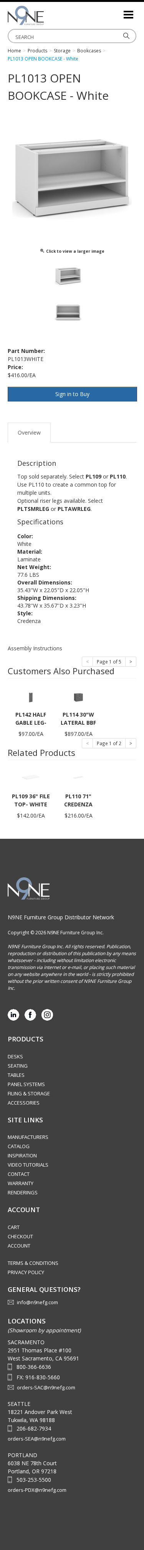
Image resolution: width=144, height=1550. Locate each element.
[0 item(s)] (117, 11)
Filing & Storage (29, 1093)
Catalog (19, 1146)
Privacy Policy (26, 1272)
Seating (18, 1065)
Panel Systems (26, 1084)
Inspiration (22, 1155)
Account (19, 1245)
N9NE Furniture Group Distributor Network (61, 917)
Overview (29, 432)
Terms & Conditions (33, 1262)
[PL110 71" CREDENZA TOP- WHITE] (78, 776)
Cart (14, 1227)
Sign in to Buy (72, 394)
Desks (15, 1056)
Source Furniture (46, 15)
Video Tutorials (28, 1164)
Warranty (20, 1183)
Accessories (24, 1102)
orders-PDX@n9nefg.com (37, 1489)
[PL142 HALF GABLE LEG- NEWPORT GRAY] (31, 695)
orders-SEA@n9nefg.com (37, 1438)
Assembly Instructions (35, 648)
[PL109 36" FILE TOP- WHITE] (31, 776)
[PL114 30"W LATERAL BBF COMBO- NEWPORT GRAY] (78, 695)
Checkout (20, 1236)
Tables (16, 1074)
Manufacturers (28, 1137)
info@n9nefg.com (37, 1302)
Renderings (23, 1192)
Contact (19, 1173)
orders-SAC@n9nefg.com (46, 1387)
